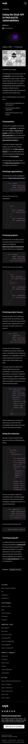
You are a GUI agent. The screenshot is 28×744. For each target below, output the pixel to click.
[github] (9, 711)
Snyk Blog (6, 9)
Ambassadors (5, 673)
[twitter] (2, 711)
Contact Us (4, 659)
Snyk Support (5, 638)
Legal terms (4, 740)
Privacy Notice (12, 740)
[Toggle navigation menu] (25, 3)
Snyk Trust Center (6, 648)
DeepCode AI (5, 598)
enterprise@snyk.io (13, 559)
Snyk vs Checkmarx (6, 688)
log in (11, 130)
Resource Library (6, 606)
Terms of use (20, 740)
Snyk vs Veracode (6, 684)
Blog (2, 610)
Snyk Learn (4, 631)
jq (13, 501)
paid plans (13, 128)
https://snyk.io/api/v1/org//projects (13, 246)
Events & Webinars (6, 669)
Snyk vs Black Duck (7, 691)
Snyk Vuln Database (7, 641)
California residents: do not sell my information (13, 742)
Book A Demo (5, 663)
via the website (14, 156)
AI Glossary (4, 616)
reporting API (21, 544)
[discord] (14, 711)
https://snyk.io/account (12, 163)
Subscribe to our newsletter (14, 726)
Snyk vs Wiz (4, 694)
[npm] (12, 711)
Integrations (4, 595)
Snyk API (7, 76)
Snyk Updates (5, 644)
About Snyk (4, 656)
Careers (3, 666)
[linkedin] (7, 711)
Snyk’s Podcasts (6, 613)
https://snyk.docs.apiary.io (10, 140)
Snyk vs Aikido (5, 698)
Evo (2, 591)
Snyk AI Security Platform (8, 588)
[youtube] (5, 711)
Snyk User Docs (5, 634)
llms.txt (3, 620)
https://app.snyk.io (8, 135)
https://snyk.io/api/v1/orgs (17, 178)
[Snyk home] (4, 3)
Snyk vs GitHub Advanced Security (11, 681)
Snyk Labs (4, 628)
